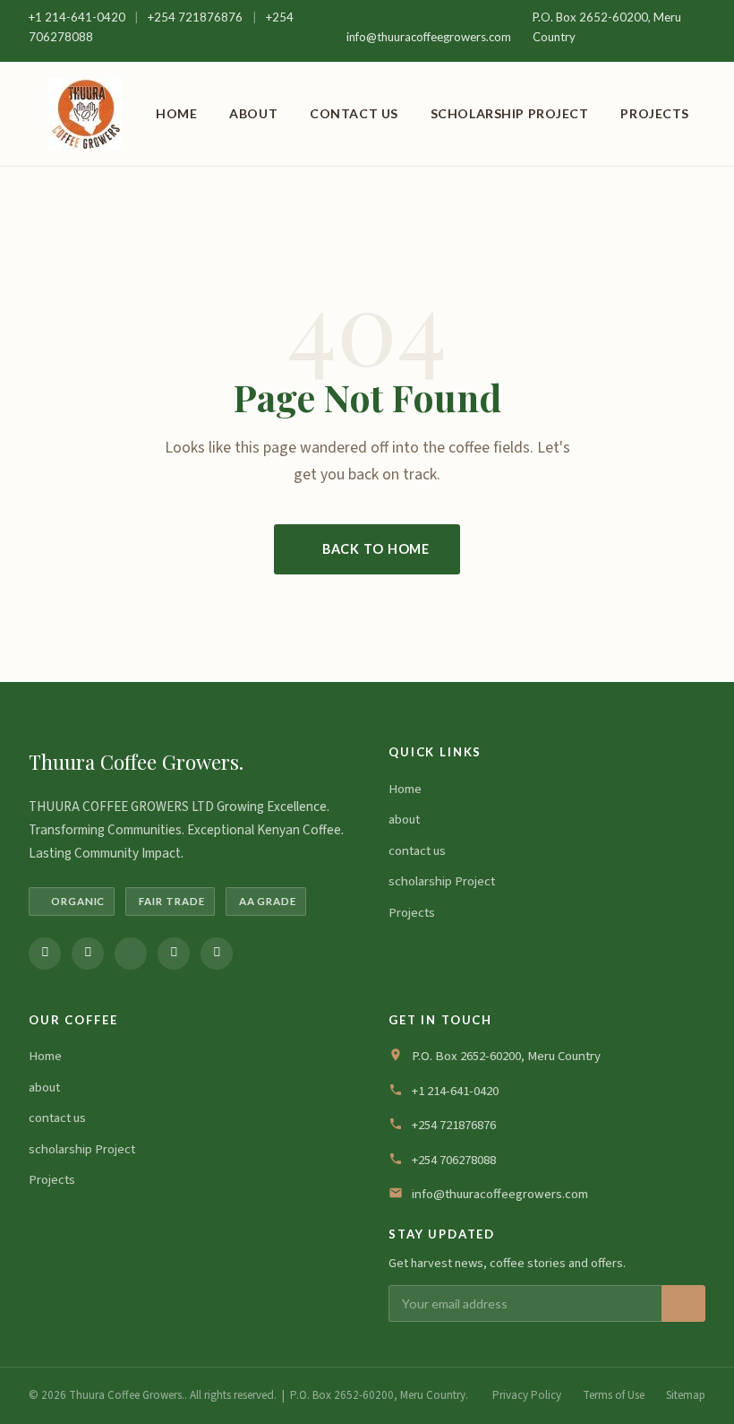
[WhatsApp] (174, 953)
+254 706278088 (454, 1160)
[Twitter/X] (131, 953)
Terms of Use (613, 1395)
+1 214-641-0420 (78, 17)
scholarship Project (510, 113)
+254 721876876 (196, 17)
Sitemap (685, 1395)
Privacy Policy (526, 1395)
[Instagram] (88, 953)
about (253, 113)
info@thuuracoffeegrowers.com (428, 37)
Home (176, 113)
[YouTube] (217, 953)
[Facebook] (45, 953)
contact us (354, 113)
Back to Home (376, 549)
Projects (654, 113)
